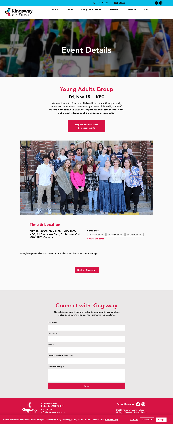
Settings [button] (134, 419)
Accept (161, 419)
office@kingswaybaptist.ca (53, 412)
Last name (53, 333)
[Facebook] (156, 3)
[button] (69, 9)
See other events (86, 128)
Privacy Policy (140, 412)
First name (53, 322)
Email (51, 344)
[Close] (169, 420)
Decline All (147, 419)
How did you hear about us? (60, 355)
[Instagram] (160, 3)
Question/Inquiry (56, 366)
